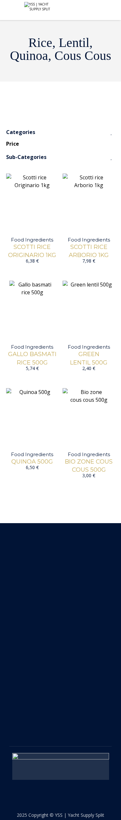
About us (22, 620)
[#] (55, 718)
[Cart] (107, 10)
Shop (16, 632)
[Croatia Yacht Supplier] (38, 7)
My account (25, 644)
